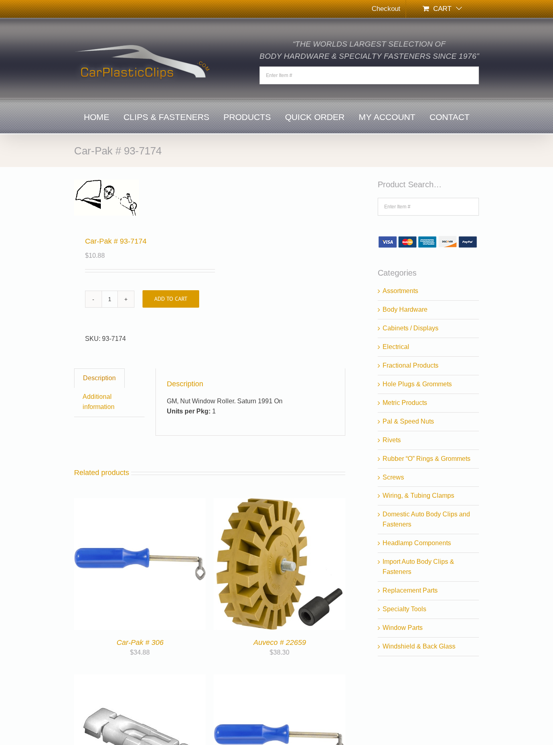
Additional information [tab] (99, 401)
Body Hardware (405, 309)
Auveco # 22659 (279, 642)
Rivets (392, 440)
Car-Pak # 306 (140, 642)
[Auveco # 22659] (279, 502)
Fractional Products (410, 365)
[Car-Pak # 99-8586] (140, 679)
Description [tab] (99, 378)
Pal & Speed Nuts (408, 421)
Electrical (396, 346)
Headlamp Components (417, 542)
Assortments (400, 290)
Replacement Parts (410, 590)
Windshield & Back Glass (419, 646)
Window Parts (403, 627)
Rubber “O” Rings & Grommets (426, 458)
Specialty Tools (404, 609)
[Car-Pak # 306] (140, 502)
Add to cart (170, 298)
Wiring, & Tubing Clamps (418, 495)
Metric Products (405, 402)
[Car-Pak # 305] (279, 679)
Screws (393, 477)
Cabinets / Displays (410, 328)
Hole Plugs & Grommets (417, 384)
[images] (139, 198)
